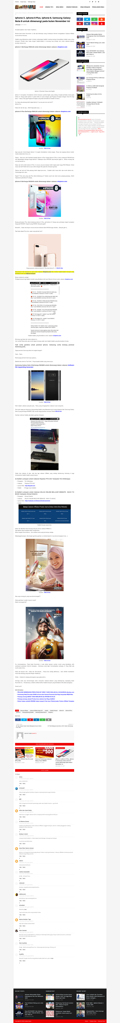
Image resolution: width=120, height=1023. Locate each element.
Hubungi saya (31, 1)
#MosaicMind (98, 130)
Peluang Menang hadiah (27, 712)
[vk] (87, 23)
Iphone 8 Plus (69, 710)
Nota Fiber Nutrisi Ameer (26, 848)
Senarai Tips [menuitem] (49, 7)
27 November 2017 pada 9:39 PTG (26, 955)
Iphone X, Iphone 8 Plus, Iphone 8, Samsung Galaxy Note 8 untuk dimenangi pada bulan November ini (65, 761)
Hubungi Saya (101, 1021)
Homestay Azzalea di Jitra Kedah (94, 94)
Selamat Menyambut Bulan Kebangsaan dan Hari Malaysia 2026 (95, 36)
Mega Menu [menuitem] (59, 7)
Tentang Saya (92, 1021)
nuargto (18, 24)
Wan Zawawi (23, 930)
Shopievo (24, 13)
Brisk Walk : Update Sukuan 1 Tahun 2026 (95, 1003)
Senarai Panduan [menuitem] (71, 7)
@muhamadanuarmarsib (84, 119)
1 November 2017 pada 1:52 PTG (26, 800)
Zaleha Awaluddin (24, 872)
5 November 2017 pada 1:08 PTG (26, 921)
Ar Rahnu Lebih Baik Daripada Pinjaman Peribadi (95, 86)
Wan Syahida (23, 943)
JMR (20, 799)
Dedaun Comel (23, 834)
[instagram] (96, 1)
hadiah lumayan (53, 710)
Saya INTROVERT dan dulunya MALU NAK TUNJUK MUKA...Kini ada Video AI (95, 52)
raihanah (21, 883)
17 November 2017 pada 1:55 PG (26, 944)
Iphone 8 (62, 710)
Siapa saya (23, 1)
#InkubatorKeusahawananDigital (86, 130)
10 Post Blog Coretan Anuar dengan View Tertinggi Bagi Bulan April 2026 (64, 996)
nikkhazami (22, 894)
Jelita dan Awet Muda (25, 810)
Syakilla (21, 954)
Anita (20, 777)
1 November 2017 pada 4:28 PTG (26, 812)
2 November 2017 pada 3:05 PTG (26, 849)
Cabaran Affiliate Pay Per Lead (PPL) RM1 (24, 759)
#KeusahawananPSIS (83, 132)
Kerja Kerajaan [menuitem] (85, 7)
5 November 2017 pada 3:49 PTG (26, 932)
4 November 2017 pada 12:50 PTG (26, 895)
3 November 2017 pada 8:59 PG (26, 884)
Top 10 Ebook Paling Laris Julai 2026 (95, 43)
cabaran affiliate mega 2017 (36, 710)
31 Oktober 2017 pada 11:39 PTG (26, 778)
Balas (20, 783)
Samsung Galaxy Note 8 (41, 712)
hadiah (46, 710)
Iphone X (18, 712)
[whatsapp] (94, 19)
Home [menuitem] (41, 7)
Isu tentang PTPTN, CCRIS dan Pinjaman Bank (95, 78)
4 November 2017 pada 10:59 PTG (26, 907)
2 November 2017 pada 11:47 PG (26, 823)
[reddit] (101, 19)
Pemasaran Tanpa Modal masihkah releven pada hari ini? (64, 1013)
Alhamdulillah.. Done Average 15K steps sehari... (95, 1012)
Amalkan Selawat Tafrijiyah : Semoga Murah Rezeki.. (94, 103)
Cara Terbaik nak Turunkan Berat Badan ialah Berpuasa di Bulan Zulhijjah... (95, 996)
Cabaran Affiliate (24, 710)
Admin (21, 860)
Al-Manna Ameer (24, 821)
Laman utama (18, 13)
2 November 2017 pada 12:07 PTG (26, 835)
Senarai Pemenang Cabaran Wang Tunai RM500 (43, 759)
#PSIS (99, 128)
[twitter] (93, 1)
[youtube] (101, 23)
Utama (17, 1)
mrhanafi (21, 788)
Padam (24, 783)
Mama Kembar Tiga (25, 919)
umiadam (22, 905)
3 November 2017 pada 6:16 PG (26, 873)
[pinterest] (98, 1)
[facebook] (90, 1)
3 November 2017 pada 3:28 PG (26, 862)
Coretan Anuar (27, 1021)
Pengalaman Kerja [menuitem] (98, 7)
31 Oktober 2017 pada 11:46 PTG (26, 789)
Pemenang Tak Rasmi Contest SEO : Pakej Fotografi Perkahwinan (64, 1004)
